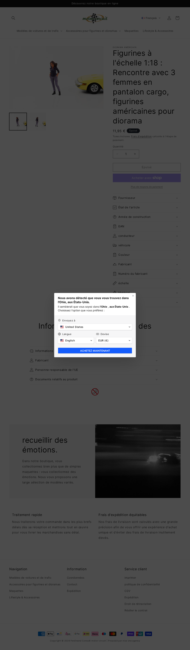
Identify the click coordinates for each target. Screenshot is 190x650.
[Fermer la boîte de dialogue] (133, 296)
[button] (95, 327)
